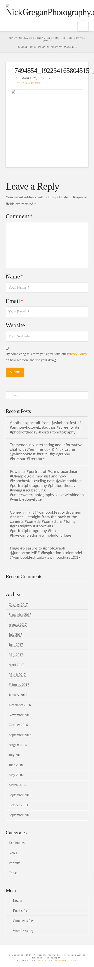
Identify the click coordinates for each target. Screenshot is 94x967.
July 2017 (15, 634)
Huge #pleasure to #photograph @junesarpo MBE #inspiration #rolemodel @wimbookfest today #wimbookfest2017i (46, 552)
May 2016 (16, 775)
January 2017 (18, 695)
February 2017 (19, 685)
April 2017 (16, 665)
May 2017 (16, 655)
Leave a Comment (28, 83)
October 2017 (18, 604)
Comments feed (24, 921)
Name (14, 276)
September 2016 (20, 735)
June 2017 (16, 644)
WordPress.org (23, 931)
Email (15, 301)
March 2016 (17, 785)
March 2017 (17, 674)
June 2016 (16, 765)
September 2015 (20, 795)
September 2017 (20, 614)
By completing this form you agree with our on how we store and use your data (46, 357)
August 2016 (18, 745)
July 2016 (15, 755)
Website (15, 325)
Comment (19, 216)
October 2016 (18, 725)
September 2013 (20, 815)
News (13, 853)
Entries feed (21, 910)
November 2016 (20, 715)
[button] (83, 26)
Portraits (14, 863)
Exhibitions (16, 843)
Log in (17, 900)
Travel (13, 873)
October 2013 (18, 805)
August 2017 (18, 624)
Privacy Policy (77, 354)
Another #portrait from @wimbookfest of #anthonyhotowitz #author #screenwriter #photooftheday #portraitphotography (45, 427)
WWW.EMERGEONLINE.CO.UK (57, 960)
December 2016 (20, 705)
